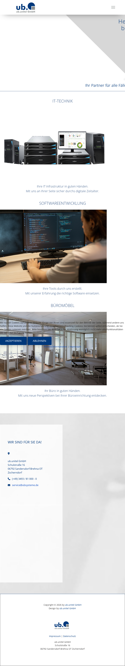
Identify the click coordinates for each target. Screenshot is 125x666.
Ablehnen (39, 341)
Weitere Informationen (55, 346)
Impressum (75, 346)
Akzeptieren (13, 341)
